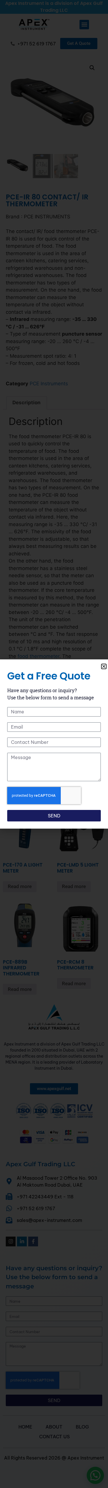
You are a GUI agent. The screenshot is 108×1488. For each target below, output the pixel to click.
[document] (54, 744)
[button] (104, 666)
